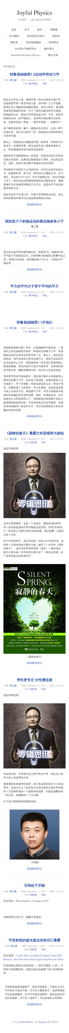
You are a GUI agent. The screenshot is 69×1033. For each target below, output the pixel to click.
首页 (14, 29)
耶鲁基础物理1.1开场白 (35, 322)
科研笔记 (54, 42)
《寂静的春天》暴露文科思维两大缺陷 (34, 433)
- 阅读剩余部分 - (34, 204)
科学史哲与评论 (35, 36)
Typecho (42, 1022)
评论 (45, 83)
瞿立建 (13, 79)
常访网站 (14, 36)
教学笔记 (49, 48)
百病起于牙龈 (34, 885)
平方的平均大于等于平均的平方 (34, 286)
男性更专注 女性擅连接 (34, 679)
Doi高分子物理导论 (25, 48)
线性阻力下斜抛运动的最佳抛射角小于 (34, 224)
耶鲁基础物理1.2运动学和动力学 (34, 74)
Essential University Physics (25, 55)
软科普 (56, 36)
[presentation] (34, 226)
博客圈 (54, 29)
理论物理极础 (33, 42)
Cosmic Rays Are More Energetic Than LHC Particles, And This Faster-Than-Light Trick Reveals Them (33, 957)
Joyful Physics (34, 12)
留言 (39, 29)
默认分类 (53, 55)
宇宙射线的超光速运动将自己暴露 (34, 940)
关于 (26, 29)
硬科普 (14, 42)
